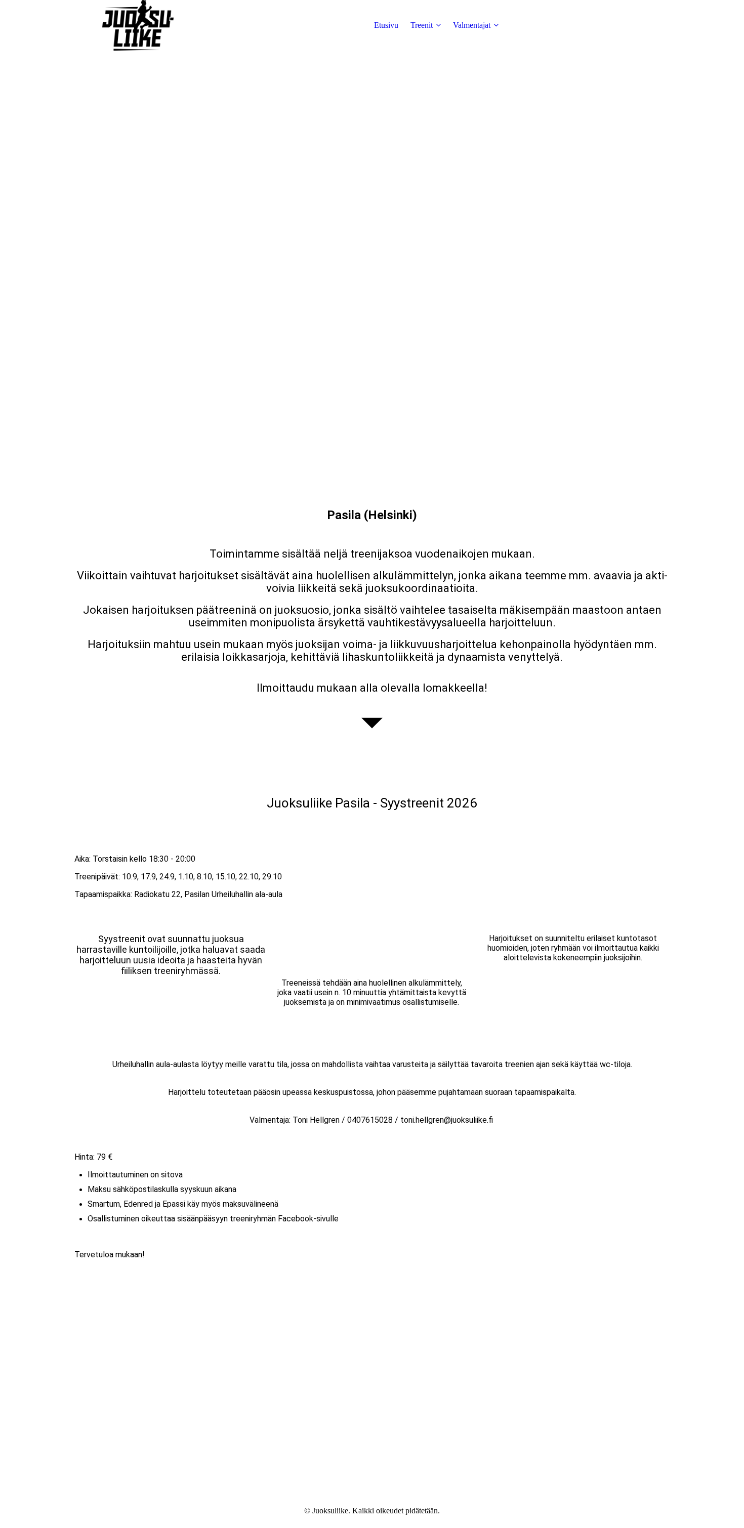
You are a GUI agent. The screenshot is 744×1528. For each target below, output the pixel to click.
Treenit (421, 25)
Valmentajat (471, 25)
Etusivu (386, 25)
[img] (137, 25)
